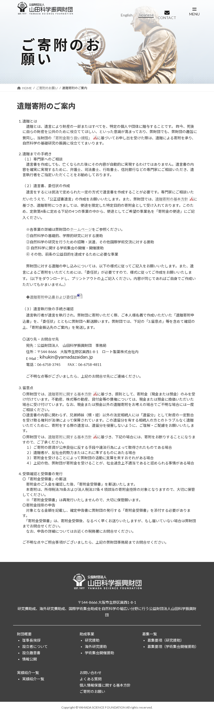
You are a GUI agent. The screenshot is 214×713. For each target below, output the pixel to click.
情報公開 (29, 659)
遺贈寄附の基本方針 (171, 199)
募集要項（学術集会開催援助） (172, 646)
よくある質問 (91, 679)
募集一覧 (149, 634)
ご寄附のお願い (92, 691)
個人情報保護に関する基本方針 (105, 685)
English (127, 15)
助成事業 (87, 634)
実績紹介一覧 (28, 672)
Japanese (146, 15)
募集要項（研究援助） (165, 640)
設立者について (35, 646)
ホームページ (81, 229)
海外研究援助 (96, 646)
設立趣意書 (31, 653)
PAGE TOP (204, 686)
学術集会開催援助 (99, 653)
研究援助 (92, 640)
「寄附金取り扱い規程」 (72, 138)
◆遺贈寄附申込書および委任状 (51, 297)
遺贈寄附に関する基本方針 (70, 394)
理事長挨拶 (31, 640)
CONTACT (167, 17)
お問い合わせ (91, 672)
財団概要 (24, 634)
